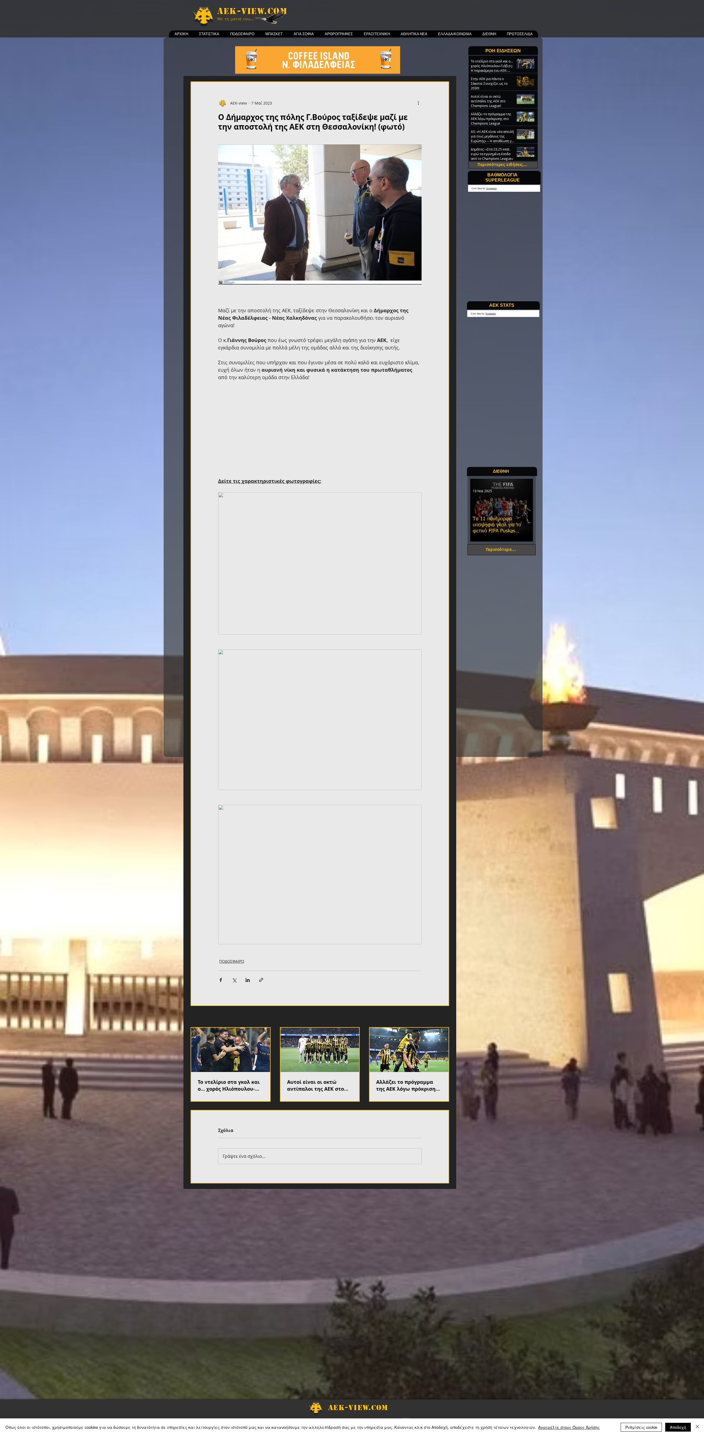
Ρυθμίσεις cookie (641, 1427)
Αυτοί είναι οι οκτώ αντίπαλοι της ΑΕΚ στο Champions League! (315, 1085)
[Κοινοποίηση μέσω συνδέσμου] (261, 980)
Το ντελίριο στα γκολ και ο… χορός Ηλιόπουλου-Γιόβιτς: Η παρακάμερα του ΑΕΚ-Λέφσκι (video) (229, 1085)
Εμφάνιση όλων (434, 1017)
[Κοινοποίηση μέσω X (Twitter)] (234, 980)
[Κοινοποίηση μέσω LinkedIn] (247, 980)
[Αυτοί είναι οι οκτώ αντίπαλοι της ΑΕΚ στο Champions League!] (319, 1050)
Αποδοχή (678, 1427)
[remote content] (320, 429)
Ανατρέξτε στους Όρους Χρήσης (569, 1427)
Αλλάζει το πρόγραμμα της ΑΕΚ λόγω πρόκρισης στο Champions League (407, 1085)
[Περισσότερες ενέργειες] (418, 103)
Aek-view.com (252, 11)
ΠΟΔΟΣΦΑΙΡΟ (231, 961)
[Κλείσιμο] (697, 1427)
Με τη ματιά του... (235, 19)
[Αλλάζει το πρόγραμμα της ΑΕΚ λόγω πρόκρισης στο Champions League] (409, 1050)
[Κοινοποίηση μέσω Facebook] (220, 980)
